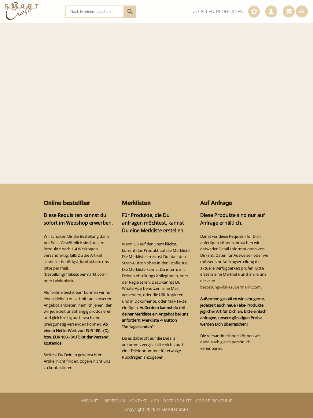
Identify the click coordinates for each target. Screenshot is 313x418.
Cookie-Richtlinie (214, 400)
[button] (271, 12)
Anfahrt (89, 400)
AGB (155, 400)
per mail (60, 268)
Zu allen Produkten (218, 11)
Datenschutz (177, 400)
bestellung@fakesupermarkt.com (230, 287)
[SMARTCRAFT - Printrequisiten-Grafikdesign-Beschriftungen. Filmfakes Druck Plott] (30, 11)
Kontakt (138, 400)
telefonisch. (63, 280)
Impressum (113, 400)
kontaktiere (90, 261)
